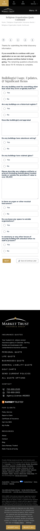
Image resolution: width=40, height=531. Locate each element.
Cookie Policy (28, 482)
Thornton (16, 473)
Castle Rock (5, 466)
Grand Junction (11, 470)
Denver (13, 468)
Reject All (29, 527)
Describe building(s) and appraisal (16, 120)
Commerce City (6, 468)
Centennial (12, 466)
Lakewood (11, 471)
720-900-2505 (13, 389)
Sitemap (11, 483)
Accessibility (5, 482)
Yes (8, 93)
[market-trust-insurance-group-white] (8, 9)
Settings (29, 522)
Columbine (30, 466)
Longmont (23, 471)
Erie (30, 468)
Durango (18, 468)
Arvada (19, 464)
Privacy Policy (15, 482)
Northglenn (5, 473)
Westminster (22, 473)
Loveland (29, 471)
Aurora (23, 464)
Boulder (28, 464)
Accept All (13, 527)
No (8, 99)
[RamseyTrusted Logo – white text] (12, 402)
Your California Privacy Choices (11, 490)
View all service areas (21, 475)
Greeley (18, 470)
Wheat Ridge (30, 473)
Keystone (33, 470)
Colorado (8, 464)
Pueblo (11, 473)
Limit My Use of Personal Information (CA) (25, 492)
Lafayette (4, 471)
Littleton (17, 471)
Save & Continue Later (28, 261)
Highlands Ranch (25, 470)
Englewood (25, 468)
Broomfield (34, 464)
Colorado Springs (21, 466)
